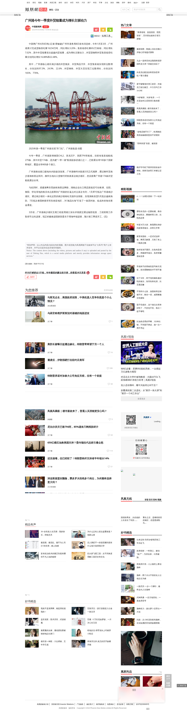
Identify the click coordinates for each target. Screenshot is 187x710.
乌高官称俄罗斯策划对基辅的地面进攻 (68, 313)
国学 (123, 3)
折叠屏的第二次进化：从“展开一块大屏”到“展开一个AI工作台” (141, 392)
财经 (60, 3)
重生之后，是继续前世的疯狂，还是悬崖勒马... (152, 520)
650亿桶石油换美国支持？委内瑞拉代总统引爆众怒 (75, 442)
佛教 (118, 3)
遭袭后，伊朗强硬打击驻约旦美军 (66, 360)
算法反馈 (109, 290)
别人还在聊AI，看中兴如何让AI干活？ (139, 385)
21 (112, 467)
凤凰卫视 (53, 3)
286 (111, 368)
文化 (106, 3)
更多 (135, 3)
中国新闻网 (36, 27)
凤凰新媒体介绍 (42, 704)
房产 (89, 3)
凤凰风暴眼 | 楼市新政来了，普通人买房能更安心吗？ (77, 411)
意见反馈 (120, 704)
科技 (95, 3)
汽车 (83, 3)
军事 (100, 3)
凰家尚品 (126, 671)
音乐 (151, 500)
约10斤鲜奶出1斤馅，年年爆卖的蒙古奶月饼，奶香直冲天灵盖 (55, 272)
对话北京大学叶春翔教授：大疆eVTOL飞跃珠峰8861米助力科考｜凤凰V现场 (140, 378)
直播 (45, 3)
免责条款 (110, 704)
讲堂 (147, 500)
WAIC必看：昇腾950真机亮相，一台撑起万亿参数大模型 (141, 370)
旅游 (112, 3)
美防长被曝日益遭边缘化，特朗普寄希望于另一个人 (76, 344)
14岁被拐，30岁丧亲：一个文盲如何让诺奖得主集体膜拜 (148, 100)
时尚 (77, 3)
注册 (143, 3)
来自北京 (45, 30)
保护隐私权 (100, 704)
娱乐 (66, 3)
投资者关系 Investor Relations (62, 704)
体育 (72, 3)
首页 (28, 3)
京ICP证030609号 (142, 704)
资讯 (34, 3)
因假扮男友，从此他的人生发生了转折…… (130, 518)
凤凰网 (146, 417)
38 (112, 384)
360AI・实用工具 (102, 36)
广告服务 (80, 704)
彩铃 (155, 500)
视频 (39, 3)
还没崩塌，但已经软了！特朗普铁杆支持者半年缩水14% (78, 458)
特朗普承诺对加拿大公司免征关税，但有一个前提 (75, 375)
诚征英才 (89, 704)
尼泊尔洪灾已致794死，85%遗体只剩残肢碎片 (73, 426)
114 (111, 451)
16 (112, 352)
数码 (129, 3)
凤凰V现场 (127, 336)
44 (112, 435)
